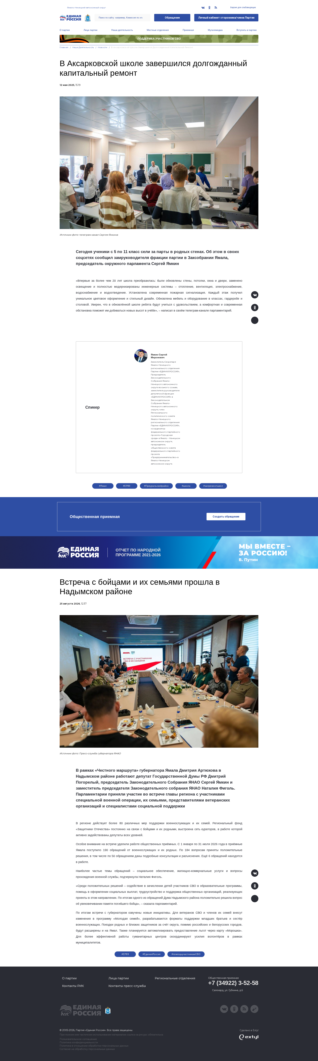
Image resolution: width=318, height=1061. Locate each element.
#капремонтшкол (213, 486)
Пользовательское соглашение (78, 1039)
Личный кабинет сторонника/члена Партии (226, 17)
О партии (65, 30)
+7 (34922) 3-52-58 (233, 982)
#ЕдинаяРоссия (151, 954)
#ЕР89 (126, 486)
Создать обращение (226, 516)
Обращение (172, 17)
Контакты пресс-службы (127, 986)
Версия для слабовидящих (243, 7)
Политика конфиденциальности (79, 1042)
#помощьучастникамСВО (186, 954)
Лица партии (90, 30)
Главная (64, 47)
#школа (186, 486)
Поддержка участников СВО (159, 38)
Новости (102, 47)
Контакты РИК (73, 986)
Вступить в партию (247, 30)
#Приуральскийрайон (156, 486)
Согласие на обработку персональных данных (87, 1049)
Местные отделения (158, 30)
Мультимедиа (215, 30)
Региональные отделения (175, 978)
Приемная (188, 30)
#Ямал (103, 486)
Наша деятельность (122, 30)
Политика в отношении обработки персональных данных (94, 1045)
